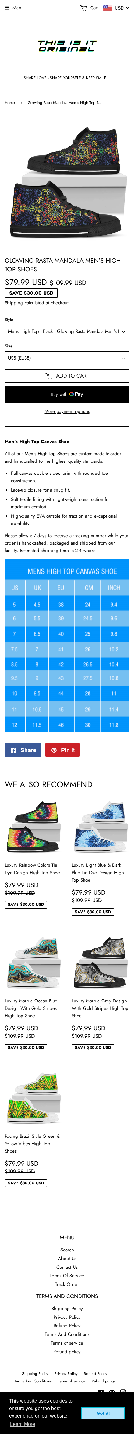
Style (9, 319)
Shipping (14, 302)
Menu (18, 7)
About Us (67, 1258)
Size (8, 346)
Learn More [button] (22, 1424)
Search (67, 1249)
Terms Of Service (67, 1275)
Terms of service (67, 1343)
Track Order (67, 1284)
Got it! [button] (103, 1413)
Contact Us (67, 1267)
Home (10, 103)
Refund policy (67, 1351)
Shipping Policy (67, 1308)
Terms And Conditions (67, 1334)
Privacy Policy (67, 1317)
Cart (93, 7)
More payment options (67, 411)
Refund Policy (67, 1325)
